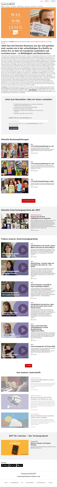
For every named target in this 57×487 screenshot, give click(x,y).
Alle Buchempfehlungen (28, 200)
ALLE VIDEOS (28, 365)
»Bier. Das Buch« (33, 89)
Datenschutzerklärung (32, 123)
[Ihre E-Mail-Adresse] (28, 121)
